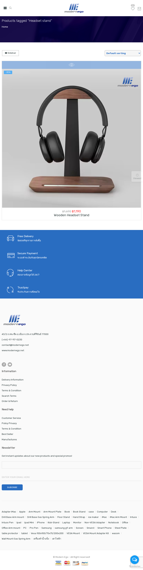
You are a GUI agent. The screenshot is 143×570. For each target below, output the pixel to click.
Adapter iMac (9, 511)
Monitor (77, 522)
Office (125, 522)
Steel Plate (121, 528)
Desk (113, 511)
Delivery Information (13, 379)
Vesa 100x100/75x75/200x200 (47, 533)
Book (67, 511)
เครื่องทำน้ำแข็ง (41, 538)
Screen (80, 528)
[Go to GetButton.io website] (134, 566)
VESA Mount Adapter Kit (96, 533)
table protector (10, 533)
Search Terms (9, 396)
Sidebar (11, 53)
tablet (24, 533)
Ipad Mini (29, 522)
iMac (104, 517)
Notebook (113, 522)
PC (25, 528)
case (91, 511)
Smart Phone (104, 528)
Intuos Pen (7, 522)
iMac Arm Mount (118, 517)
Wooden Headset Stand (71, 215)
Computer (102, 511)
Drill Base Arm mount (13, 517)
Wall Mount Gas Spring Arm (16, 538)
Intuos (133, 517)
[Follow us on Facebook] (4, 364)
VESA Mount (73, 533)
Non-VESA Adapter (95, 522)
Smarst (90, 528)
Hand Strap (79, 517)
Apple (22, 511)
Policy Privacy (9, 423)
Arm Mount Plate (52, 511)
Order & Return (10, 401)
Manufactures (9, 439)
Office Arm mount (11, 528)
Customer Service (11, 418)
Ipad (19, 522)
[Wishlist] (133, 10)
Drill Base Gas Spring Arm (40, 517)
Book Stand (79, 511)
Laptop (66, 522)
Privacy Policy (9, 385)
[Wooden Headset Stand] (71, 138)
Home (5, 26)
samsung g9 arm (64, 528)
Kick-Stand (53, 522)
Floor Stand (63, 517)
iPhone (41, 522)
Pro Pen (34, 528)
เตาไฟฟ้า (56, 538)
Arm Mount (34, 511)
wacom (116, 533)
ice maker (93, 517)
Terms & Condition (11, 390)
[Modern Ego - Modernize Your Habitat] (74, 8)
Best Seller (7, 434)
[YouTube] (10, 364)
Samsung (47, 528)
